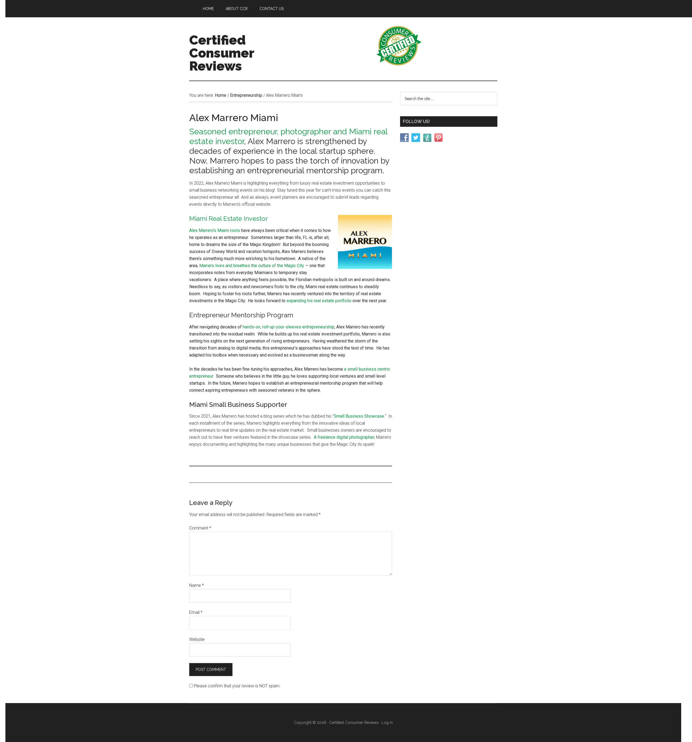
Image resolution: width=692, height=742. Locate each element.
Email (195, 612)
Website (197, 639)
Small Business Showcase (359, 416)
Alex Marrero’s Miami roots (214, 230)
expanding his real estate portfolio (318, 300)
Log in (387, 722)
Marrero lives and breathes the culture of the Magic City (251, 265)
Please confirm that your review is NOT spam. (237, 685)
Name (196, 585)
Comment (200, 528)
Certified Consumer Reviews (221, 53)
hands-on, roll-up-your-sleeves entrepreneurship (288, 327)
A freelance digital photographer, (344, 437)
